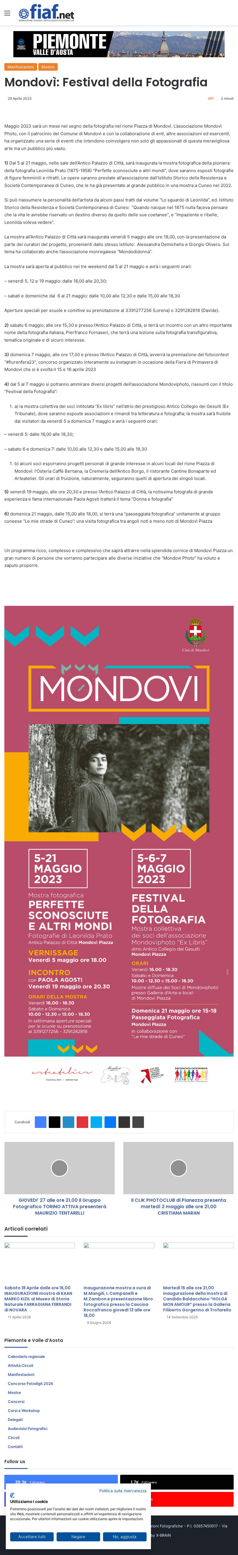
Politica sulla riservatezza (123, 1490)
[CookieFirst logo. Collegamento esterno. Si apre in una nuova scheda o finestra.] (12, 1495)
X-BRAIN (163, 1535)
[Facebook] (40, 1122)
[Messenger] (110, 1122)
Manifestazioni (21, 67)
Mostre (48, 67)
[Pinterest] (82, 1122)
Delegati (15, 1419)
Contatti (15, 1446)
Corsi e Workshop (24, 1410)
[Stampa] (138, 1122)
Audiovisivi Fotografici (27, 1428)
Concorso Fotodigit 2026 (30, 1383)
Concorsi (16, 1401)
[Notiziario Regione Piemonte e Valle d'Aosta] (46, 12)
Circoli (13, 1437)
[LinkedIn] (68, 1122)
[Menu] (7, 15)
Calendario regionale (26, 1356)
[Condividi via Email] (124, 1122)
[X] (54, 1122)
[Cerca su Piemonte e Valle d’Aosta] (231, 15)
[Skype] (96, 1122)
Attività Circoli (20, 1365)
